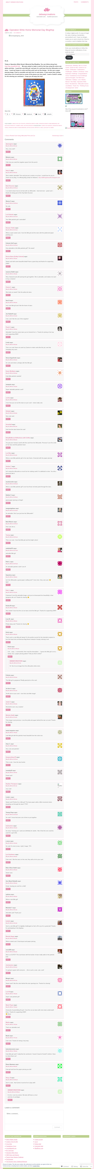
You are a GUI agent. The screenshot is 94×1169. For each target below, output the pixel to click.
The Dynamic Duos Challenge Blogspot (16, 1161)
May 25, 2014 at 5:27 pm (15, 663)
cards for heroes (47, 125)
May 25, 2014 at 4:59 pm (13, 648)
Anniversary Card (57, 135)
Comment (57, 1127)
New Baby (73, 81)
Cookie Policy (36, 1166)
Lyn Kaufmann (10, 854)
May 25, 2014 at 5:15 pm (11, 677)
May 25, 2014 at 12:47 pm (12, 563)
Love (79, 79)
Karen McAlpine (11, 371)
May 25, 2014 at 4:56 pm (11, 634)
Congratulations (82, 73)
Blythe (8, 1022)
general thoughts (70, 77)
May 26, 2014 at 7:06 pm (11, 993)
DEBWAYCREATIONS (16, 661)
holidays (74, 79)
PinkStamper (9, 1159)
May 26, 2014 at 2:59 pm (11, 883)
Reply (8, 151)
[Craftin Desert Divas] (77, 126)
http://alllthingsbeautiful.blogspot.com (49, 177)
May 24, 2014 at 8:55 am (11, 159)
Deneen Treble (10, 228)
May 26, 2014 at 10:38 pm (14, 1092)
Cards (67, 67)
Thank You (76, 85)
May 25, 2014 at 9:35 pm (11, 745)
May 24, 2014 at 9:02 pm (11, 439)
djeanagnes (9, 144)
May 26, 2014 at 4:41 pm (11, 923)
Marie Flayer (9, 1005)
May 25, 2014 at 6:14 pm (11, 717)
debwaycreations (47, 14)
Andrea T (8, 466)
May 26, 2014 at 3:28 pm (11, 896)
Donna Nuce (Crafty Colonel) (15, 256)
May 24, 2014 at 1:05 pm (11, 273)
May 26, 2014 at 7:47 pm (11, 1037)
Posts (76, 2)
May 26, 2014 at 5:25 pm (11, 938)
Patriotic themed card (16, 125)
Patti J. (8, 590)
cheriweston (9, 965)
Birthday (75, 65)
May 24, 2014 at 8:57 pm (11, 426)
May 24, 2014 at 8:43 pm (11, 413)
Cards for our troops (18, 123)
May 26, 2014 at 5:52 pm (11, 951)
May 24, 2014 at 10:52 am (12, 203)
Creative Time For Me (12, 1141)
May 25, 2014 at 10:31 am (12, 537)
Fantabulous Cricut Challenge (78, 75)
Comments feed (39, 1146)
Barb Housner (10, 186)
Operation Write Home (32, 123)
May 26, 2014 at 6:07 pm (11, 980)
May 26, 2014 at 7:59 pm (11, 1051)
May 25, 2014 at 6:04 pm (11, 703)
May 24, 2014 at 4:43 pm (11, 359)
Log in (36, 1141)
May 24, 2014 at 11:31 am (12, 229)
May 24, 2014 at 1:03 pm (11, 258)
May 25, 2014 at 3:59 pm (11, 621)
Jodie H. (8, 702)
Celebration (73, 69)
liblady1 (8, 411)
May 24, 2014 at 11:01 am (12, 216)
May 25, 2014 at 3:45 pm (11, 607)
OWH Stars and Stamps (12, 1155)
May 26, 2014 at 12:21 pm (12, 814)
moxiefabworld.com (11, 1148)
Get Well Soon (80, 77)
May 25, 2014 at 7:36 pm (11, 732)
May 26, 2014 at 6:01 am (11, 785)
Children (75, 71)
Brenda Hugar (10, 936)
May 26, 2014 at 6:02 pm (11, 967)
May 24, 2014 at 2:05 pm (11, 289)
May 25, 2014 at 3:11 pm (11, 592)
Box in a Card (83, 65)
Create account (39, 1139)
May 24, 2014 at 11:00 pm (12, 497)
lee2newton (9, 826)
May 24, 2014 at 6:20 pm (11, 373)
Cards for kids (74, 67)
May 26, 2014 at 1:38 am (11, 772)
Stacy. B (8, 1077)
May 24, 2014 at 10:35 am (12, 187)
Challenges (69, 71)
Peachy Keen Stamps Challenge (14, 1157)
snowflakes (69, 85)
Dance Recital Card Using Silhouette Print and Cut (20, 135)
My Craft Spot (10, 1150)
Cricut (67, 75)
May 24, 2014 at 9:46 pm (11, 468)
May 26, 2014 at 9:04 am (11, 799)
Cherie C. (8, 287)
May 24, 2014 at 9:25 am (11, 172)
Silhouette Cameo (49, 127)
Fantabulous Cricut (11, 1146)
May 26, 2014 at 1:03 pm (11, 827)
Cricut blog (9, 1144)
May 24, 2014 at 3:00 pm (11, 329)
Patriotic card (39, 127)
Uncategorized (28, 125)
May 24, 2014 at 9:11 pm (11, 455)
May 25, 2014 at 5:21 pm (11, 690)
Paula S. (8, 327)
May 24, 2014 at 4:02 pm (11, 344)
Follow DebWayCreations (75, 45)
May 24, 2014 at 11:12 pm (12, 510)
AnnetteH (9, 424)
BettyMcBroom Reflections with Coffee (18, 437)
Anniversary (69, 65)
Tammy (8, 535)
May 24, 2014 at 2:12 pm (11, 315)
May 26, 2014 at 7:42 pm (11, 1024)
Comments (84, 2)
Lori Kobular (10, 214)
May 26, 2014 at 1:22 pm (11, 843)
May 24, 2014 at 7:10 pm (11, 386)
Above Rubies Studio (11, 1139)
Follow (69, 57)
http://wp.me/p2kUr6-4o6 (12, 66)
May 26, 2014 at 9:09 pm (11, 1066)
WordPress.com (39, 1148)
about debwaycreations (14, 2)
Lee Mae (8, 453)
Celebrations (81, 69)
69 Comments (17, 32)
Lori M (8, 991)
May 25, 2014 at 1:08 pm (11, 577)
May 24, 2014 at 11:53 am (12, 245)
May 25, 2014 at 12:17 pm (12, 550)
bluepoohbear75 (11, 757)
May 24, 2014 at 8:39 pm (11, 399)
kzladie (8, 921)
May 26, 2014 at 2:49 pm (11, 856)
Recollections (73, 83)
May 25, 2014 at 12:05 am (12, 523)
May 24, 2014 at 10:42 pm (12, 483)
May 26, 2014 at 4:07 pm (11, 909)
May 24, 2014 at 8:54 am (11, 145)
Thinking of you (84, 85)
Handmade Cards (69, 1136)
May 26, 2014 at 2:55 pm (11, 869)
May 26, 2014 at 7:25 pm (11, 1007)
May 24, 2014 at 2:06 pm (11, 302)
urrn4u (8, 398)
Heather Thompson (12, 784)
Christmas (81, 71)
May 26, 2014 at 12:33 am (12, 759)
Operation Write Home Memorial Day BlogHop (21, 127)
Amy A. (8, 170)
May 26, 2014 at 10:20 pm (12, 1079)
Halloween (69, 79)
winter (76, 87)
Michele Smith (10, 715)
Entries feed (38, 1144)
